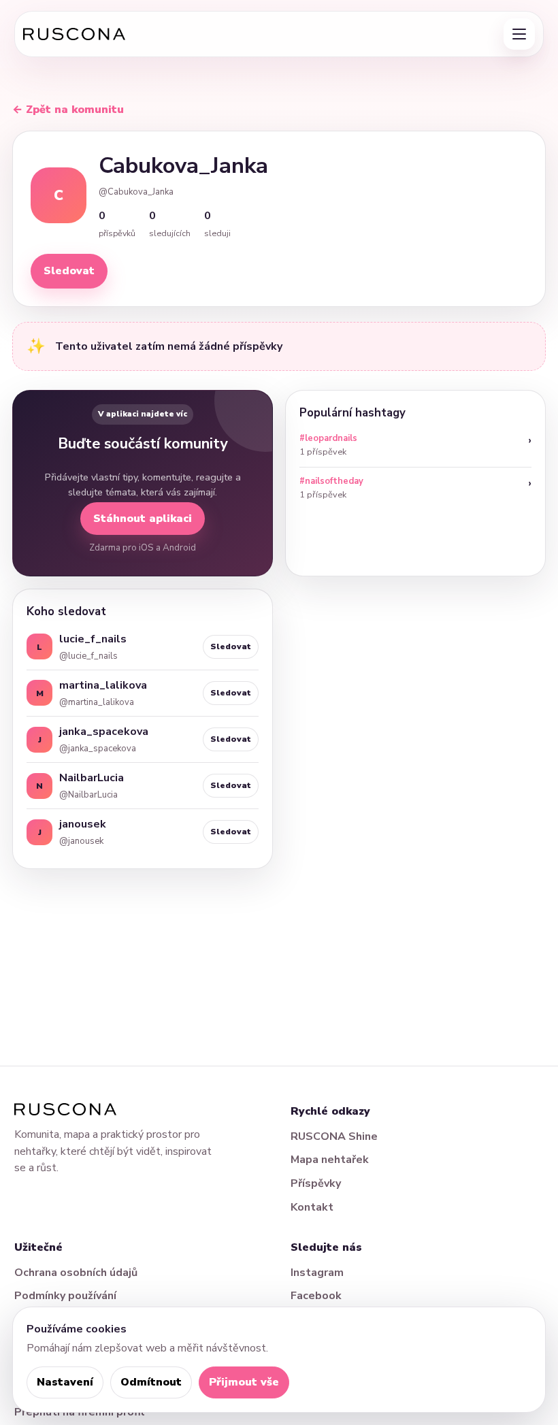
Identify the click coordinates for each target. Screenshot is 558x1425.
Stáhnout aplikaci (142, 518)
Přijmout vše (244, 1382)
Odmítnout (151, 1382)
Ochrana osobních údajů (75, 1272)
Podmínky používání (65, 1295)
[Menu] (519, 34)
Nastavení (65, 1382)
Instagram (317, 1272)
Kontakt (312, 1207)
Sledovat (69, 270)
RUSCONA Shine (334, 1136)
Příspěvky (316, 1183)
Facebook (316, 1295)
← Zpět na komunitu (68, 109)
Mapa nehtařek (330, 1159)
